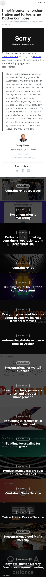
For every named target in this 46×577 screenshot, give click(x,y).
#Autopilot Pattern (37, 22)
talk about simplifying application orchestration (23, 63)
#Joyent (14, 22)
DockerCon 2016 (10, 56)
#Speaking (6, 24)
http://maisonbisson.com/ (23, 158)
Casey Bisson (23, 145)
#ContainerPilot (23, 22)
